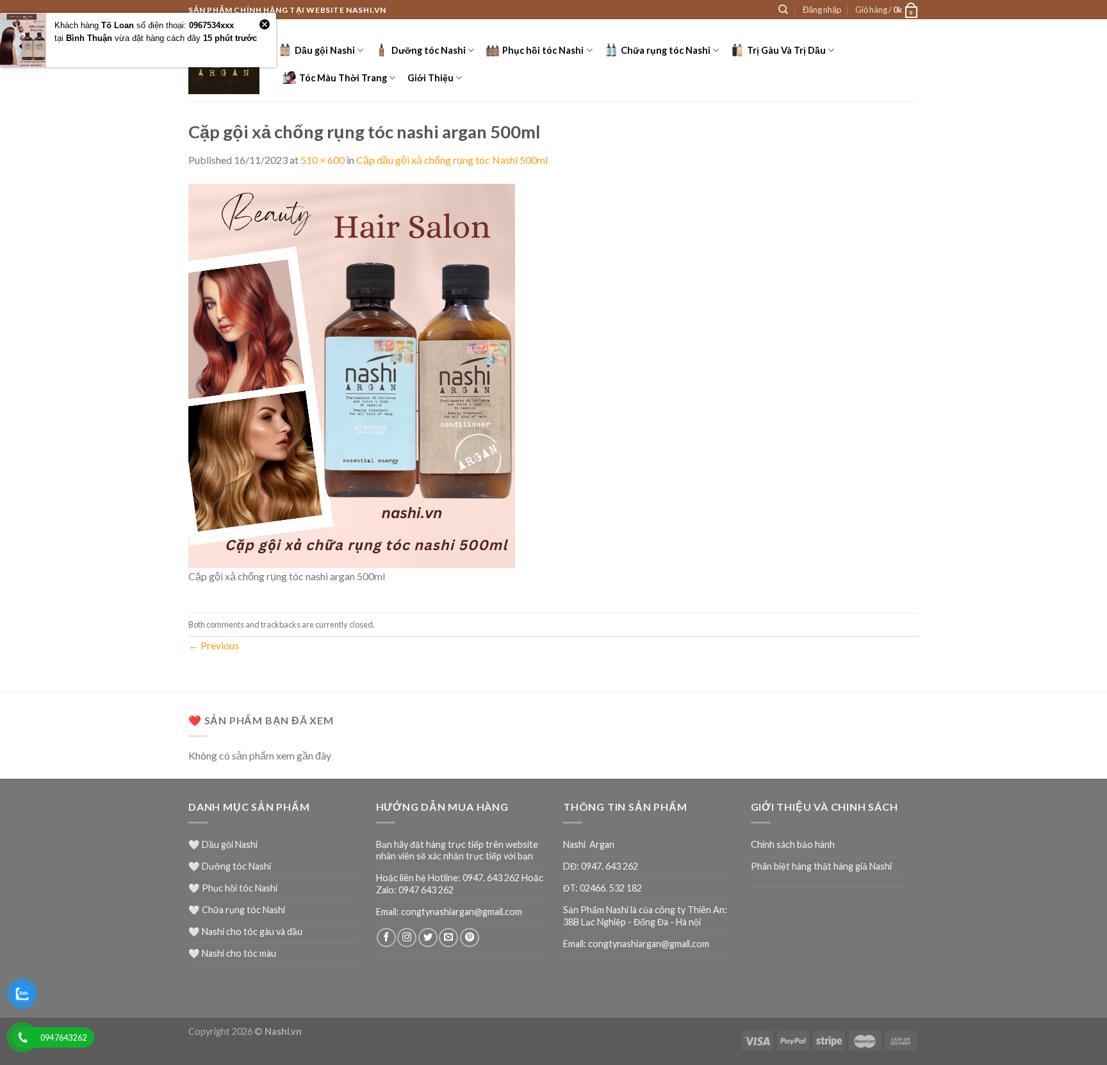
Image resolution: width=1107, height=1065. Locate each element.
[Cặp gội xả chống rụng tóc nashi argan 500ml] (351, 374)
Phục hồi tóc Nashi (543, 50)
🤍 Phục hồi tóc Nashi (232, 887)
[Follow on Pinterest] (469, 937)
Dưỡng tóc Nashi (428, 50)
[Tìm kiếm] (783, 10)
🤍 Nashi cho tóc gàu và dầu (245, 931)
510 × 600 (322, 160)
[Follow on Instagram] (406, 937)
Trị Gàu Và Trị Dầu (786, 50)
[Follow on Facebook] (386, 937)
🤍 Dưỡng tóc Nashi (229, 866)
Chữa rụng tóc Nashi (665, 50)
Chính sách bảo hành (793, 844)
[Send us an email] (448, 937)
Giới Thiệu (430, 77)
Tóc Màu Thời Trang (343, 77)
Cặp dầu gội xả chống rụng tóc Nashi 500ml (452, 160)
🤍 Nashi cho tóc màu (232, 953)
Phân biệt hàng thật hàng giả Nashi (821, 866)
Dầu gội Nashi (325, 50)
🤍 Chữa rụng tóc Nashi (236, 909)
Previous (213, 645)
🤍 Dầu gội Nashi (223, 844)
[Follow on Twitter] (428, 937)
